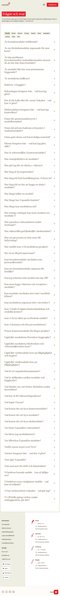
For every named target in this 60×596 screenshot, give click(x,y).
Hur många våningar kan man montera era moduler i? (27, 214)
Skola (13, 36)
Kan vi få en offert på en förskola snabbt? (26, 318)
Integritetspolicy (6, 539)
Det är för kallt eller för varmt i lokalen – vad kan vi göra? (27, 102)
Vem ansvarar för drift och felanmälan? (25, 466)
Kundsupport (46, 33)
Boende (13, 33)
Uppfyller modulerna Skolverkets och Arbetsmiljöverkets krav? (24, 345)
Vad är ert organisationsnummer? (22, 371)
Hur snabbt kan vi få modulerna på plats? (26, 246)
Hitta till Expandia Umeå (41, 529)
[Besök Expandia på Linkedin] (10, 592)
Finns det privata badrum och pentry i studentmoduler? (24, 129)
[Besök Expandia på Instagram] (3, 592)
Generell (33, 33)
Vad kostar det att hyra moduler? (21, 415)
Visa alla (7, 33)
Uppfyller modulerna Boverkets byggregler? (27, 337)
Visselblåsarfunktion (8, 543)
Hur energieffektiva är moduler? (21, 159)
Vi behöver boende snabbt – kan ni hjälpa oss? (26, 474)
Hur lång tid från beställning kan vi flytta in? (28, 178)
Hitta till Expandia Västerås (42, 542)
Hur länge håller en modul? (19, 193)
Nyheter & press (6, 528)
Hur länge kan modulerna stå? (20, 206)
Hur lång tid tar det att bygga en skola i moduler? (24, 186)
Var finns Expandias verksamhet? (22, 428)
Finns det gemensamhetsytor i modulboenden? (20, 120)
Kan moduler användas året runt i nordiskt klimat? (27, 295)
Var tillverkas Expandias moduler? (22, 440)
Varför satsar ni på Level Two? (20, 447)
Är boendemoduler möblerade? (21, 41)
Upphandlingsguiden (8, 532)
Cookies (7, 577)
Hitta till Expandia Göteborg (42, 555)
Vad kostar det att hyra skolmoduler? (24, 421)
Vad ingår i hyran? (14, 402)
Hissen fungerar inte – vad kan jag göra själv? (25, 145)
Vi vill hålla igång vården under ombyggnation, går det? (21, 498)
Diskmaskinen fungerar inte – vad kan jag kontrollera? (26, 111)
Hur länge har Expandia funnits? (21, 200)
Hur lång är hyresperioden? (19, 172)
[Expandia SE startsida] (6, 4)
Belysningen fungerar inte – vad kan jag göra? (25, 92)
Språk (6, 568)
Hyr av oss (5, 551)
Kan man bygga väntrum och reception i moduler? (25, 285)
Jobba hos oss (6, 559)
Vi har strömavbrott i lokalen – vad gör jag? (27, 490)
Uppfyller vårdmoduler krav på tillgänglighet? (20, 363)
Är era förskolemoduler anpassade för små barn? (26, 49)
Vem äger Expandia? (15, 459)
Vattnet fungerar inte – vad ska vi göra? (25, 453)
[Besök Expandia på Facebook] (13, 592)
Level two (7, 36)
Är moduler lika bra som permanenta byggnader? (24, 70)
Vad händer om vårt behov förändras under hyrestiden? (27, 388)
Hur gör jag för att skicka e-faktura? (23, 165)
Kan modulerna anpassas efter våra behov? (27, 302)
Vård (18, 36)
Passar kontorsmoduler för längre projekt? (27, 331)
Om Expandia (5, 524)
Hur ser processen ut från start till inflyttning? (22, 239)
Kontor (39, 33)
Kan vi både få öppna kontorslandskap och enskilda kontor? (26, 310)
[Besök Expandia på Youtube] (6, 592)
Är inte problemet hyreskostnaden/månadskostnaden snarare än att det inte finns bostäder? (27, 60)
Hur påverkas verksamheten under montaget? (22, 223)
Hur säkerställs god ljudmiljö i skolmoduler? (27, 231)
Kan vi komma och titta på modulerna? (25, 324)
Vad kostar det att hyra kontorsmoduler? (26, 408)
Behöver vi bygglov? (15, 85)
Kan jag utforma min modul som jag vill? (26, 278)
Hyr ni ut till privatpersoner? (19, 253)
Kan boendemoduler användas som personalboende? (23, 261)
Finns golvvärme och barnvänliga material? (27, 137)
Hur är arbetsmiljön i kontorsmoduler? (25, 152)
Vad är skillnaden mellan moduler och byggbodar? (24, 379)
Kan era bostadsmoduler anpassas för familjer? (24, 270)
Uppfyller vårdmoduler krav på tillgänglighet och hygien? (28, 354)
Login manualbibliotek (8, 535)
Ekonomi (20, 33)
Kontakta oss (52, 4)
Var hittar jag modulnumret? (19, 434)
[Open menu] (44, 4)
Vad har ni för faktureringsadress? (22, 396)
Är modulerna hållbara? (17, 78)
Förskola (26, 33)
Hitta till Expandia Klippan (41, 568)
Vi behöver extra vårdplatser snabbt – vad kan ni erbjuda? (26, 483)
